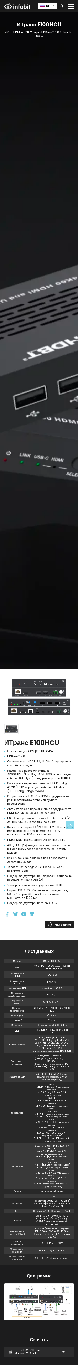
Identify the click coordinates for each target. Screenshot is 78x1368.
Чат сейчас (63, 924)
